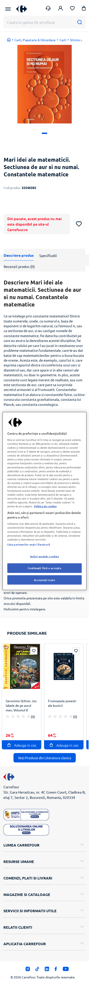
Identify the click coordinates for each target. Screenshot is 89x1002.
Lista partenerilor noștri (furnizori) (28, 544)
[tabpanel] (44, 84)
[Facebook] (56, 970)
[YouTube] (66, 970)
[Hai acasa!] (9, 39)
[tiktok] (37, 970)
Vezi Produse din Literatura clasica (44, 758)
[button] (84, 9)
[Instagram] (28, 970)
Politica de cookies (45, 506)
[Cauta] (79, 22)
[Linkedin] (47, 970)
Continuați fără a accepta (44, 568)
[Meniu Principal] (8, 9)
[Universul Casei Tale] (21, 9)
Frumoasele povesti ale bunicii (62, 703)
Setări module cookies (44, 556)
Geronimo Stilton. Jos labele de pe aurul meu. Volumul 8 (21, 705)
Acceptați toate (44, 580)
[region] (44, 501)
